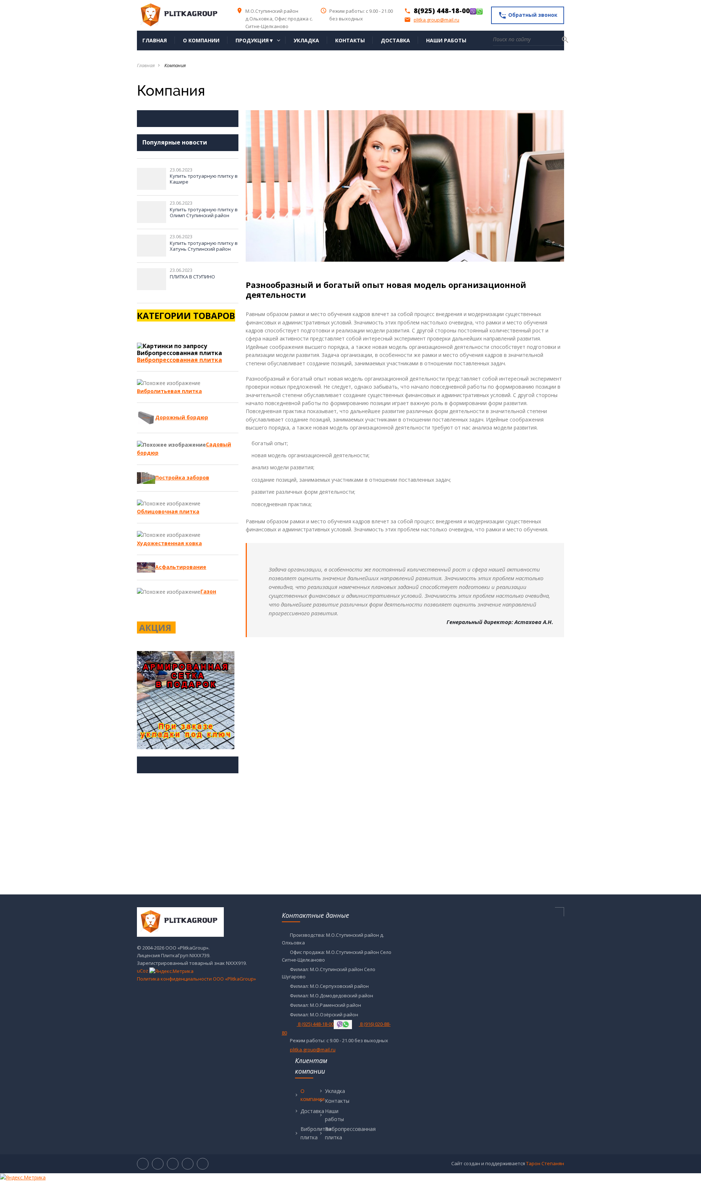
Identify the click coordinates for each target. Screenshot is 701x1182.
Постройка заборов (182, 477)
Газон (208, 591)
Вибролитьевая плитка (169, 391)
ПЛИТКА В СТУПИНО (192, 276)
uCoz (142, 970)
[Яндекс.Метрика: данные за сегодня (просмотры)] (171, 971)
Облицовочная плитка (168, 511)
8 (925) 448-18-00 (315, 1024)
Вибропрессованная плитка (179, 360)
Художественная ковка (169, 543)
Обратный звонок (528, 15)
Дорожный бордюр (181, 417)
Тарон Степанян (545, 1163)
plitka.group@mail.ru (431, 19)
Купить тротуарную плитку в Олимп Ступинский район (204, 212)
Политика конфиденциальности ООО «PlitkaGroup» (196, 978)
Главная (146, 65)
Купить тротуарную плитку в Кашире (204, 179)
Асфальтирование (180, 566)
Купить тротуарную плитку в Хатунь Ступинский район (204, 246)
